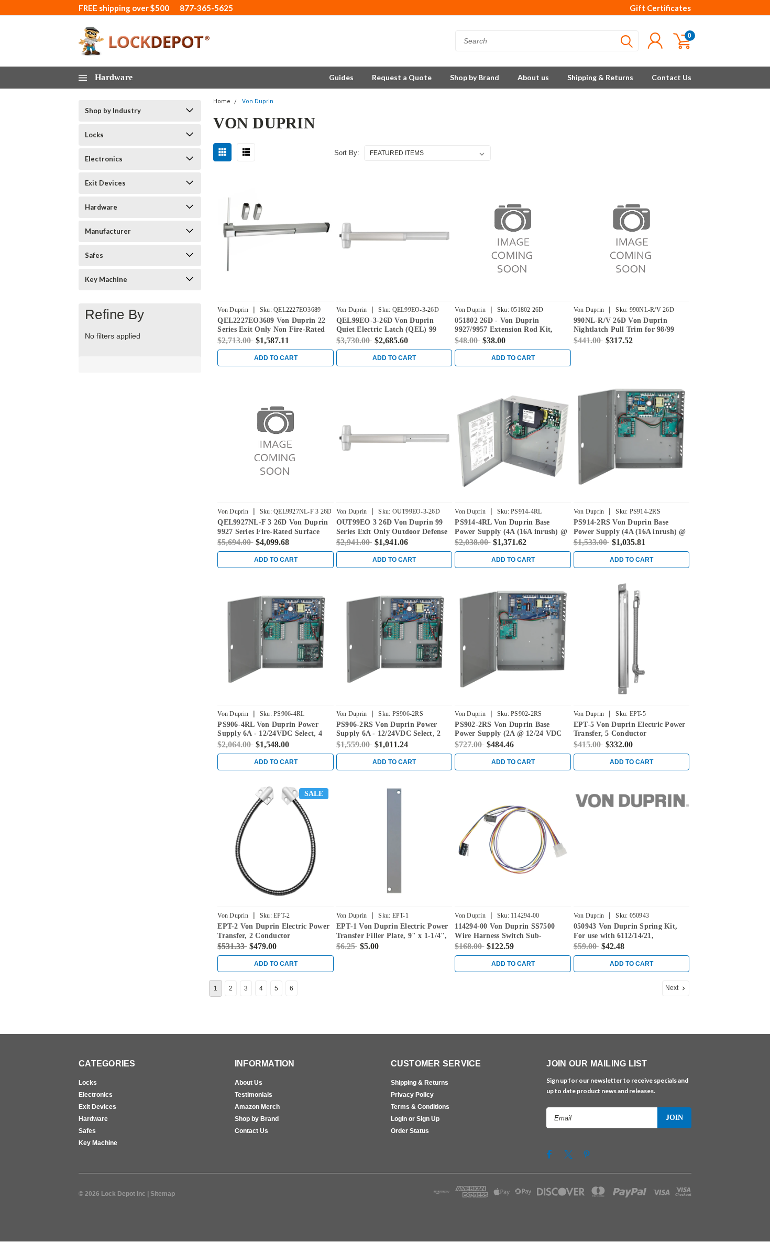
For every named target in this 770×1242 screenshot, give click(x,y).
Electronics (104, 159)
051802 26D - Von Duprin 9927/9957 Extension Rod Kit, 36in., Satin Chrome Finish (504, 330)
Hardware (101, 207)
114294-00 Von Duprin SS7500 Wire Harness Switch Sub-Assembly (505, 935)
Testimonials (253, 1094)
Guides (341, 77)
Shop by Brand (474, 77)
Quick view (275, 235)
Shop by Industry (113, 110)
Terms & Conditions (420, 1106)
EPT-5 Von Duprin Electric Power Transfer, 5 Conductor (630, 729)
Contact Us (671, 77)
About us (533, 77)
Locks (94, 134)
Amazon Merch (257, 1106)
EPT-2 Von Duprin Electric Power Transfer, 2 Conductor (273, 931)
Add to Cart (276, 358)
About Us (248, 1082)
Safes (94, 255)
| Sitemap (161, 1193)
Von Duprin (257, 101)
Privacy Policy (412, 1094)
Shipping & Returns (600, 77)
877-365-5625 (206, 8)
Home (221, 101)
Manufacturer (108, 231)
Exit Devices (105, 183)
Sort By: (346, 153)
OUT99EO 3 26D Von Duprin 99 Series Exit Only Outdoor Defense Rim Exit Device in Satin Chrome (391, 531)
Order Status (410, 1131)
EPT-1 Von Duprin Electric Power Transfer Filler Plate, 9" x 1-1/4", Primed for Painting (392, 935)
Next (672, 988)
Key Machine (106, 279)
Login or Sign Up (415, 1119)
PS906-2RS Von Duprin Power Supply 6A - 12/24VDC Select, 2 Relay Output (388, 734)
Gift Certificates (660, 8)
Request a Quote (402, 77)
